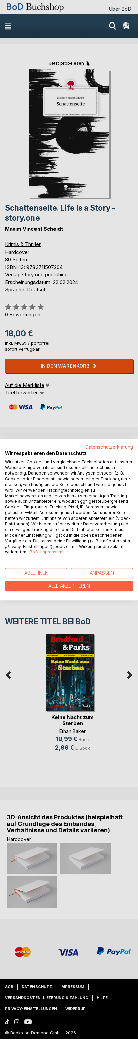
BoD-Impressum (46, 552)
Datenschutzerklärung (109, 447)
